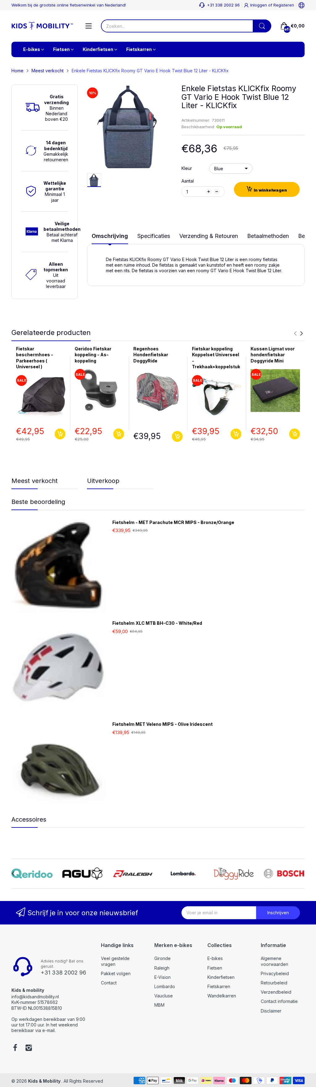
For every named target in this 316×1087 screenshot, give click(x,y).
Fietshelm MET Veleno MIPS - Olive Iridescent (162, 724)
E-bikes (215, 958)
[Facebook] (15, 1048)
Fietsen (214, 968)
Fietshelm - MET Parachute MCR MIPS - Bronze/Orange (173, 522)
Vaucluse (163, 995)
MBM (159, 1005)
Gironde (162, 958)
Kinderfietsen (221, 977)
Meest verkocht (34, 480)
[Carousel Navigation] (298, 333)
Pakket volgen (116, 973)
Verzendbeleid (276, 992)
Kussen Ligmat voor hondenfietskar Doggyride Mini (273, 354)
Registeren (283, 4)
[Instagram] (28, 1048)
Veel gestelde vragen (115, 961)
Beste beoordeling (38, 501)
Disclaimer (271, 1010)
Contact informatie (279, 1001)
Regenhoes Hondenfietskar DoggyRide (150, 354)
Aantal (187, 181)
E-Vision (162, 977)
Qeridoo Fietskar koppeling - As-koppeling (93, 354)
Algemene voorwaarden (274, 961)
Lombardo (164, 986)
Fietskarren (218, 986)
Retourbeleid (274, 982)
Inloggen (259, 4)
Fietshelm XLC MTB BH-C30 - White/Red (157, 623)
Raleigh (161, 968)
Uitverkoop (103, 480)
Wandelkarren (221, 995)
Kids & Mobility (44, 1081)
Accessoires (28, 819)
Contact (109, 982)
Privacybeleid (275, 973)
